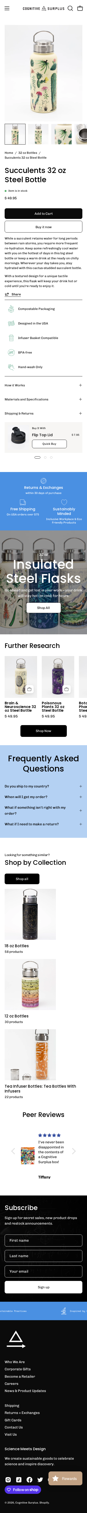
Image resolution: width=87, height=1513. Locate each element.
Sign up (43, 1287)
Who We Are (15, 1362)
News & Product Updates (25, 1391)
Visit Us (11, 1434)
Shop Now (43, 731)
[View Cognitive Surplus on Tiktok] (18, 1479)
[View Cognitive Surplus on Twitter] (40, 1479)
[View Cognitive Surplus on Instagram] (8, 1479)
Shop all (22, 879)
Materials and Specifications (26, 399)
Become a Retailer (20, 1376)
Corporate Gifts (18, 1369)
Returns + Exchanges (22, 1413)
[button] (70, 8)
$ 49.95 (11, 716)
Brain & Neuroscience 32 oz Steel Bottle (20, 706)
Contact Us (14, 1427)
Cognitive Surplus (26, 1502)
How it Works (15, 385)
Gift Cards (13, 1420)
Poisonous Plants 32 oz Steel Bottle (53, 706)
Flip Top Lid (42, 435)
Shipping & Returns (19, 413)
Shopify (44, 1502)
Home (9, 152)
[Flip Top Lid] (18, 437)
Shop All (43, 607)
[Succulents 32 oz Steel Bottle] (15, 134)
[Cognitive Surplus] (43, 8)
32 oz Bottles (27, 152)
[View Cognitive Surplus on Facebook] (29, 1479)
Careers (11, 1384)
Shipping (12, 1406)
